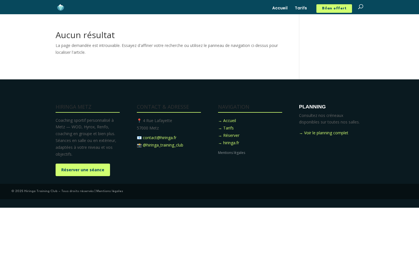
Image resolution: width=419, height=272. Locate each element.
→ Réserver (228, 135)
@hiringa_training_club (163, 145)
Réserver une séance (82, 169)
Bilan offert (334, 8)
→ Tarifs (226, 128)
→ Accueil (227, 120)
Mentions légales (231, 152)
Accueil (280, 8)
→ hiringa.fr (228, 142)
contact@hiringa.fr (159, 137)
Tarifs (301, 8)
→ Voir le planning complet (323, 132)
